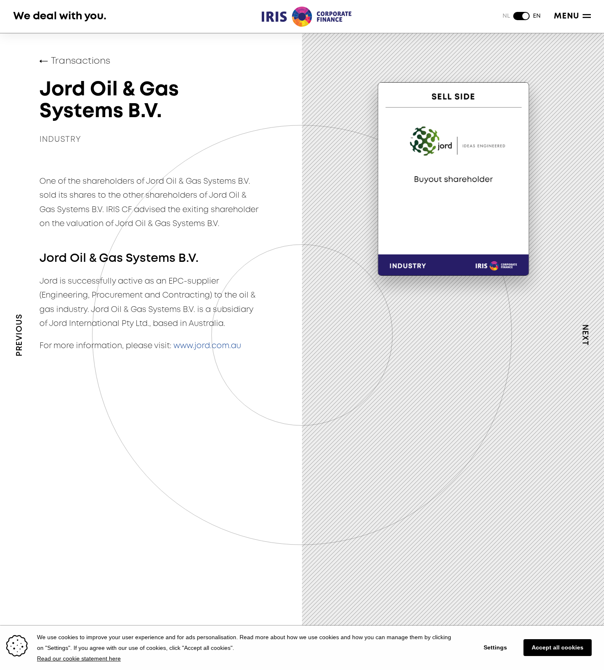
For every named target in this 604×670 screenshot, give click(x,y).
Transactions (80, 61)
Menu (566, 16)
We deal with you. (59, 16)
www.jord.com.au (207, 345)
